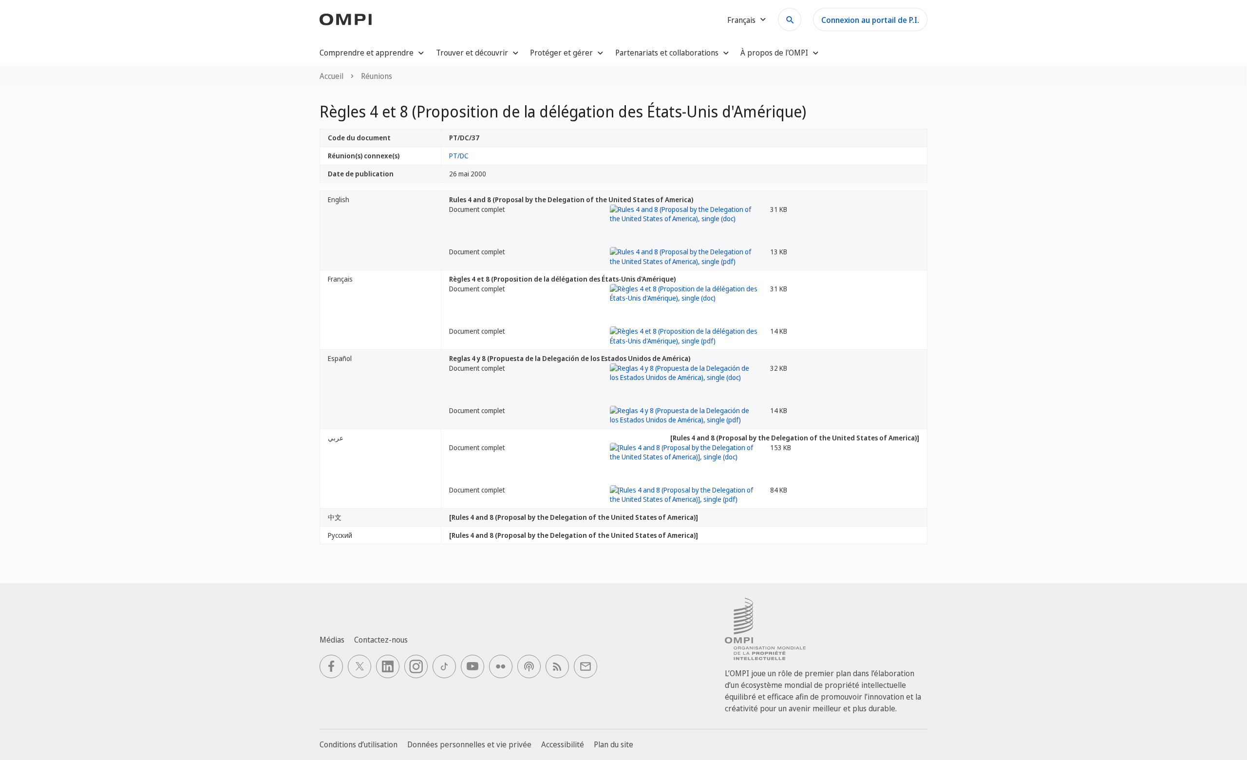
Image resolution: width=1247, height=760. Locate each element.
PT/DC (459, 155)
